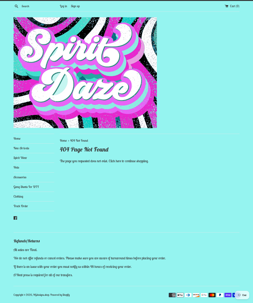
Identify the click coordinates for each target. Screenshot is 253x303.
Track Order (21, 206)
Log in (63, 6)
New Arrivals (21, 148)
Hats (16, 167)
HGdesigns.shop (41, 295)
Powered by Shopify (60, 295)
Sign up (75, 6)
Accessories (20, 177)
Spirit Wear (20, 158)
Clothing (18, 196)
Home (17, 139)
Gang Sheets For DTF (26, 187)
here (118, 161)
